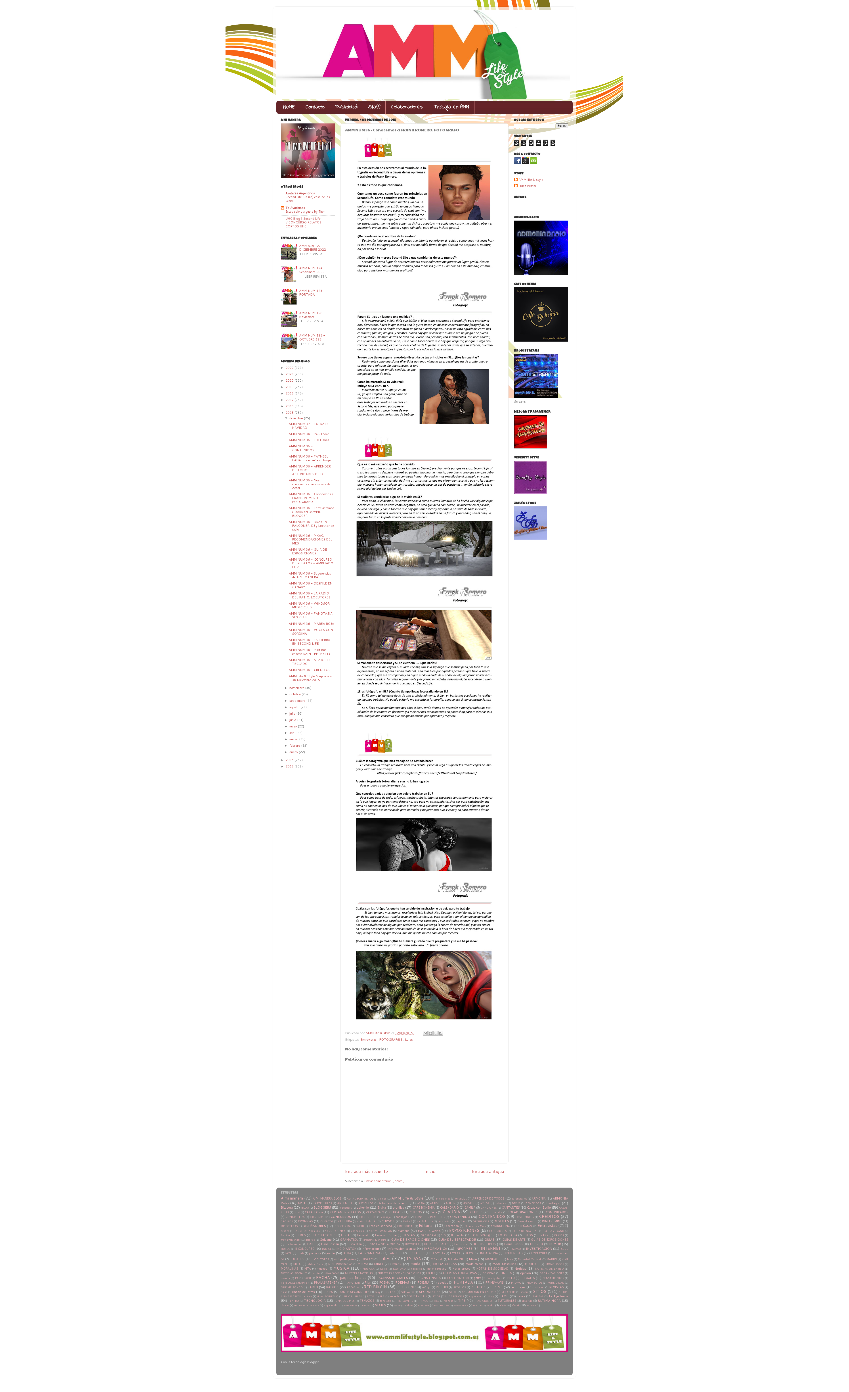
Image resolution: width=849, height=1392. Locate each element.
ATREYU (435, 1203)
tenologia (385, 1301)
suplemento (476, 1296)
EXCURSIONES (429, 1230)
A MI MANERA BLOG (327, 1198)
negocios (416, 1269)
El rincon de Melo (475, 1226)
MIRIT (378, 1263)
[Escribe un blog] (430, 1033)
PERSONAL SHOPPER (295, 1282)
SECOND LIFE (430, 1291)
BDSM (516, 1203)
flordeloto (457, 1235)
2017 (290, 399)
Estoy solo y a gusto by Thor (305, 211)
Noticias (520, 1268)
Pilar (368, 1282)
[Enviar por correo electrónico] (425, 1033)
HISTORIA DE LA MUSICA (383, 1244)
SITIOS (539, 1291)
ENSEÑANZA (524, 1226)
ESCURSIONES (335, 1231)
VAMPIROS (350, 1305)
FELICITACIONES (323, 1235)
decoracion (444, 1221)
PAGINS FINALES (429, 1278)
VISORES (423, 1305)
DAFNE (407, 1221)
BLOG (305, 1207)
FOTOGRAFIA (507, 1235)
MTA (307, 1269)
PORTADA (463, 1282)
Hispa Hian (354, 1244)
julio (292, 713)
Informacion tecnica (401, 1248)
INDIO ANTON (346, 1249)
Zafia (503, 1305)
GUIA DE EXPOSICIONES (410, 1239)
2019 (290, 387)
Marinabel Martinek (529, 1259)
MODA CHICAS (445, 1263)
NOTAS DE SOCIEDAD (492, 1269)
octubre (295, 694)
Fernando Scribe (386, 1235)
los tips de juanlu (345, 1259)
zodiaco (531, 1305)
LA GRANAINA (369, 1253)
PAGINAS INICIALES (392, 1277)
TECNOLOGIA (315, 1300)
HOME (289, 107)
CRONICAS (305, 1221)
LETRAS (455, 1253)
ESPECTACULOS (380, 1231)
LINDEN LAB (513, 1253)
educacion (452, 1226)
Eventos (403, 1230)
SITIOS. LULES (352, 1296)
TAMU (504, 1296)
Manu (473, 1259)
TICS (436, 1301)
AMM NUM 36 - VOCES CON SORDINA (311, 631)
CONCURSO (318, 1217)
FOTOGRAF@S (391, 1039)
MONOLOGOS (554, 1264)
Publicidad (346, 107)
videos (409, 1305)
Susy (491, 1296)
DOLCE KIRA (342, 1226)
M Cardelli (437, 1259)
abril (292, 732)
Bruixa (381, 1207)
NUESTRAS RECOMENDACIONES (399, 1273)
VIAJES (380, 1305)
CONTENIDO (460, 1216)
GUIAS (489, 1239)
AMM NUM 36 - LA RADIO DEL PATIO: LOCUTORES (310, 595)
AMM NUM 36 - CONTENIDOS (301, 448)
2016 (290, 406)
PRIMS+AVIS (494, 1282)
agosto (294, 707)
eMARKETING (500, 1226)
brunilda (398, 1207)
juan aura (315, 1253)
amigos (382, 1198)
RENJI (498, 1287)
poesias (443, 1282)
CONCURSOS (341, 1216)
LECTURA (439, 1253)
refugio (426, 1287)
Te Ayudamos (295, 207)
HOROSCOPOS (484, 1244)
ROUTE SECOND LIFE (354, 1292)
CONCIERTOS (295, 1217)
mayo (293, 726)
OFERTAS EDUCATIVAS (460, 1273)
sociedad (395, 1296)
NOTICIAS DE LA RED (549, 1269)
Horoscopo (461, 1244)
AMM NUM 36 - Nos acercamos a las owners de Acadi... (310, 484)
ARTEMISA (344, 1203)
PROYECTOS (534, 1282)
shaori (524, 1292)
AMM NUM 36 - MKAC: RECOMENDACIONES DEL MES (310, 539)
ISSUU (564, 1249)
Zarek (516, 1305)
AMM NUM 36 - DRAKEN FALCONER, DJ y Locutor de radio (311, 525)
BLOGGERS (322, 1207)
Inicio (430, 1171)
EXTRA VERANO (553, 1231)
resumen (539, 1287)
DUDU (360, 1226)
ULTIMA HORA (549, 1300)
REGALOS (459, 1287)
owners (285, 1278)
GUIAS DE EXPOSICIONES (549, 1240)
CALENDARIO (449, 1207)
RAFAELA (353, 1287)
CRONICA (287, 1221)
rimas (284, 1292)
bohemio (363, 1207)
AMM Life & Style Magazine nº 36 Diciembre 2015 (311, 678)
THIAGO (423, 1301)
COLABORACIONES (522, 1212)
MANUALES (493, 1259)
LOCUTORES (321, 1259)
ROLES (328, 1292)
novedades (332, 1273)
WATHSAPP (441, 1305)
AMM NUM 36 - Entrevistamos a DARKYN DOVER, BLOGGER (311, 512)
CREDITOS (549, 1216)
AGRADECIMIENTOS (360, 1198)
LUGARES (367, 1259)
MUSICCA (368, 1269)
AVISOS (468, 1203)
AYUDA (485, 1203)
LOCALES (297, 1259)
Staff (374, 107)
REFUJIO (442, 1287)
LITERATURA (539, 1253)
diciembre (296, 418)
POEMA (384, 1282)
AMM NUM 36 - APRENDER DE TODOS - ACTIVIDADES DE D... (310, 470)
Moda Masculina (504, 1263)
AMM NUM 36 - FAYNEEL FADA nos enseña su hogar (310, 458)
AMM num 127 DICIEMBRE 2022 (312, 247)
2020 (290, 380)
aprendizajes (519, 1198)
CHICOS (415, 1212)
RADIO (313, 1287)
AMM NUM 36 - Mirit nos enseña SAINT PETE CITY (310, 651)
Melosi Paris (315, 1264)
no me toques (436, 1269)
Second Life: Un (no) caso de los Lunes (307, 199)
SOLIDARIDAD (417, 1296)
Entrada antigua (488, 1171)
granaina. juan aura (374, 1240)
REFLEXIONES (407, 1287)
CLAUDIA (451, 1212)
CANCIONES (489, 1207)
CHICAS (395, 1212)
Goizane (326, 1239)
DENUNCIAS (481, 1221)
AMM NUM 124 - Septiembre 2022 (312, 270)
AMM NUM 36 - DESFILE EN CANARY (310, 585)
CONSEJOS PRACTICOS (430, 1217)
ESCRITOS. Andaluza (307, 1231)
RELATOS (478, 1287)
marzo (294, 739)
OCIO (430, 1273)
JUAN (300, 1253)
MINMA (363, 1264)
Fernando (363, 1235)
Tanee (521, 1296)
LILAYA (469, 1253)
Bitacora (287, 1207)
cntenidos (497, 1212)
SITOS (371, 1296)
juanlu (331, 1253)
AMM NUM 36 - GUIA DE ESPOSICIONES (308, 551)
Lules (409, 1039)
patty (477, 1278)
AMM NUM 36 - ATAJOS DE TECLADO (310, 662)
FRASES (559, 1235)
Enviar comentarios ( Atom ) (384, 1181)
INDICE (327, 1249)
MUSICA (341, 1268)
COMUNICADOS (557, 1212)
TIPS (461, 1300)
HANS (311, 1244)
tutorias (527, 1301)
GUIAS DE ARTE (514, 1240)
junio (293, 719)
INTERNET (491, 1248)
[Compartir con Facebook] (440, 1033)
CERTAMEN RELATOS (345, 1212)
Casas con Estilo (539, 1207)
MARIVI (551, 1259)
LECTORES (416, 1253)
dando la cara (425, 1221)
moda (415, 1263)
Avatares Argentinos (300, 193)
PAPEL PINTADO (458, 1278)
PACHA (323, 1277)
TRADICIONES (483, 1301)
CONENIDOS (367, 1217)
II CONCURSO (305, 1249)
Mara (510, 1259)
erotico (285, 1231)
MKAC (397, 1263)
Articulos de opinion (393, 1203)
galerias (310, 1240)
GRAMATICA (349, 1240)
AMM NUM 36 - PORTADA (309, 433)
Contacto (315, 107)
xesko (490, 1305)
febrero (295, 745)
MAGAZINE (456, 1259)
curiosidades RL (367, 1221)
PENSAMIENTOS (553, 1278)
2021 (290, 374)
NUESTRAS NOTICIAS (359, 1273)
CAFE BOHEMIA (424, 1207)
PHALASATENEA (325, 1282)
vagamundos (331, 1305)
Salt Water (407, 1292)
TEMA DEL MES (344, 1301)
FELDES (300, 1235)
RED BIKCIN (375, 1287)
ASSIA (421, 1203)
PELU (511, 1278)
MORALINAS (289, 1269)
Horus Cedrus (513, 1244)
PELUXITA (527, 1278)
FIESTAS (408, 1235)
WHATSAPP (460, 1305)
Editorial (426, 1225)
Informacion (370, 1248)
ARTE (302, 1203)
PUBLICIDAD (555, 1282)
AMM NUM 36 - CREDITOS (309, 669)
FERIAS (346, 1235)
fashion (285, 1235)
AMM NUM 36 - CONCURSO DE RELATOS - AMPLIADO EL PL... (311, 563)
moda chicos (475, 1263)
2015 (290, 412)
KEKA (347, 1253)
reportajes (518, 1287)
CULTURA (345, 1221)
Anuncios (461, 1198)
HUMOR (555, 1244)
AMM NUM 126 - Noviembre (312, 315)
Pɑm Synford (494, 1278)
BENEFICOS (533, 1203)
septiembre (297, 700)
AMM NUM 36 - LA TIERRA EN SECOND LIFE (309, 641)
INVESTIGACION (539, 1248)
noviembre (297, 687)
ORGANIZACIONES (551, 1273)
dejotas (461, 1221)
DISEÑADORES (314, 1225)
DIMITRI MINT (552, 1221)
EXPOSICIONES (464, 1230)
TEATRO (293, 1301)
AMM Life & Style (407, 1198)
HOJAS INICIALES (436, 1244)
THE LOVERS (404, 1301)
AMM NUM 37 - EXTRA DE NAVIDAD (309, 425)
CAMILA (469, 1207)
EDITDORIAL (405, 1226)
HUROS (285, 1249)
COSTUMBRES (524, 1217)
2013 (290, 766)
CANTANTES (511, 1207)
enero (294, 752)
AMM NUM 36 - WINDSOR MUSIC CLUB (309, 605)
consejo (386, 1217)
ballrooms (501, 1203)
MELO (297, 1264)
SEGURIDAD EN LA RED (479, 1292)
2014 (290, 760)
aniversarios (443, 1198)
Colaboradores (407, 107)
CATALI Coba (314, 1212)
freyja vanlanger (290, 1240)
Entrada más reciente (366, 1171)
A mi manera (292, 1198)
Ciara (433, 1212)
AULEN (450, 1203)
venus (366, 1305)
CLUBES (476, 1212)
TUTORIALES (507, 1301)
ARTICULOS (365, 1203)
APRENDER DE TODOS (488, 1198)
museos (322, 1269)
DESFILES (501, 1221)
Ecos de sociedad (380, 1226)
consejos (401, 1217)
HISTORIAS (412, 1244)
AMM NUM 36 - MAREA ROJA (311, 623)
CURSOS (387, 1221)
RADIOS (332, 1287)
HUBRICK (536, 1244)
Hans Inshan (330, 1244)
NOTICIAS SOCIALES (294, 1273)
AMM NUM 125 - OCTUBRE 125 (312, 337)
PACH (307, 1278)
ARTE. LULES (323, 1203)
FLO (443, 1235)
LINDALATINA (488, 1253)
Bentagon (553, 1203)
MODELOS (532, 1264)
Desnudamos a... (527, 1221)
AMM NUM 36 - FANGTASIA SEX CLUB (311, 615)
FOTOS (528, 1235)
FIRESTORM (428, 1235)
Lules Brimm (527, 186)
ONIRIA (506, 1273)
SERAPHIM (508, 1292)
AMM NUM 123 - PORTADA (312, 292)
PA (296, 1278)
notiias (316, 1273)
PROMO (516, 1282)
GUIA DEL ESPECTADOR (457, 1239)
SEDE (453, 1292)
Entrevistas (368, 1039)
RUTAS (390, 1292)
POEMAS (402, 1282)
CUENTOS (326, 1221)
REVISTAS (556, 1287)
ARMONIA (539, 1198)
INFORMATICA (435, 1248)
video (397, 1305)
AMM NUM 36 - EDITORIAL (310, 440)
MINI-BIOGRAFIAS (340, 1264)
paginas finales (353, 1277)
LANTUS (394, 1253)
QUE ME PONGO (292, 1287)
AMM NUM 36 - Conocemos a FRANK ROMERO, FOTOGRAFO (311, 498)
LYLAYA (414, 1258)
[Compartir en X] (435, 1033)
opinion (525, 1273)
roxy (377, 1292)
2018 (290, 393)
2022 (290, 367)
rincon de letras (303, 1291)
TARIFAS (538, 1296)
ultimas (285, 1305)
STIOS (436, 1296)
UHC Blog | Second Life (303, 218)
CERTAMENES (375, 1212)
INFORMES (463, 1248)
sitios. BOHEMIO (327, 1296)
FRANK (544, 1235)
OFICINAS (488, 1273)
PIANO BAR (352, 1282)
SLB (381, 1296)
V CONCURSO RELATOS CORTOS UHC (303, 224)
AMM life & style (530, 180)
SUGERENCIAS (454, 1296)
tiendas (448, 1301)
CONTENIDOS (491, 1216)
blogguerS (345, 1207)
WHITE (477, 1305)
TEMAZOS (367, 1301)
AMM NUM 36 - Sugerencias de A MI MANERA (310, 575)
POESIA (423, 1282)
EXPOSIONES (498, 1231)
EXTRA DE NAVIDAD (525, 1231)
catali (297, 1212)
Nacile (384, 1269)
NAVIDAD (399, 1269)
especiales (357, 1231)
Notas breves (461, 1269)
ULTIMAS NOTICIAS (306, 1305)
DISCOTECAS (289, 1226)
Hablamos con (293, 1244)
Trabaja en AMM (451, 107)
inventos (516, 1249)
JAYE (288, 1253)
